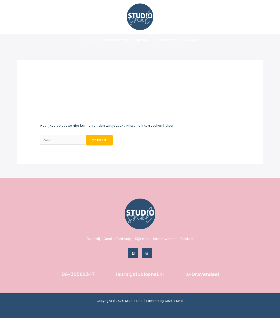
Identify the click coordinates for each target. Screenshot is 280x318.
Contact (192, 40)
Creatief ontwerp (115, 40)
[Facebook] (133, 253)
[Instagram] (147, 253)
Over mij (88, 40)
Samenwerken (167, 40)
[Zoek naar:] (63, 140)
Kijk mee (142, 40)
